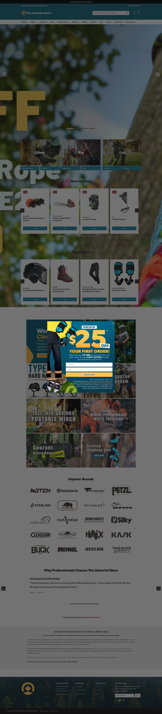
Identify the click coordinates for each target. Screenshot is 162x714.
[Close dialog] (113, 323)
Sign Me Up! (89, 375)
